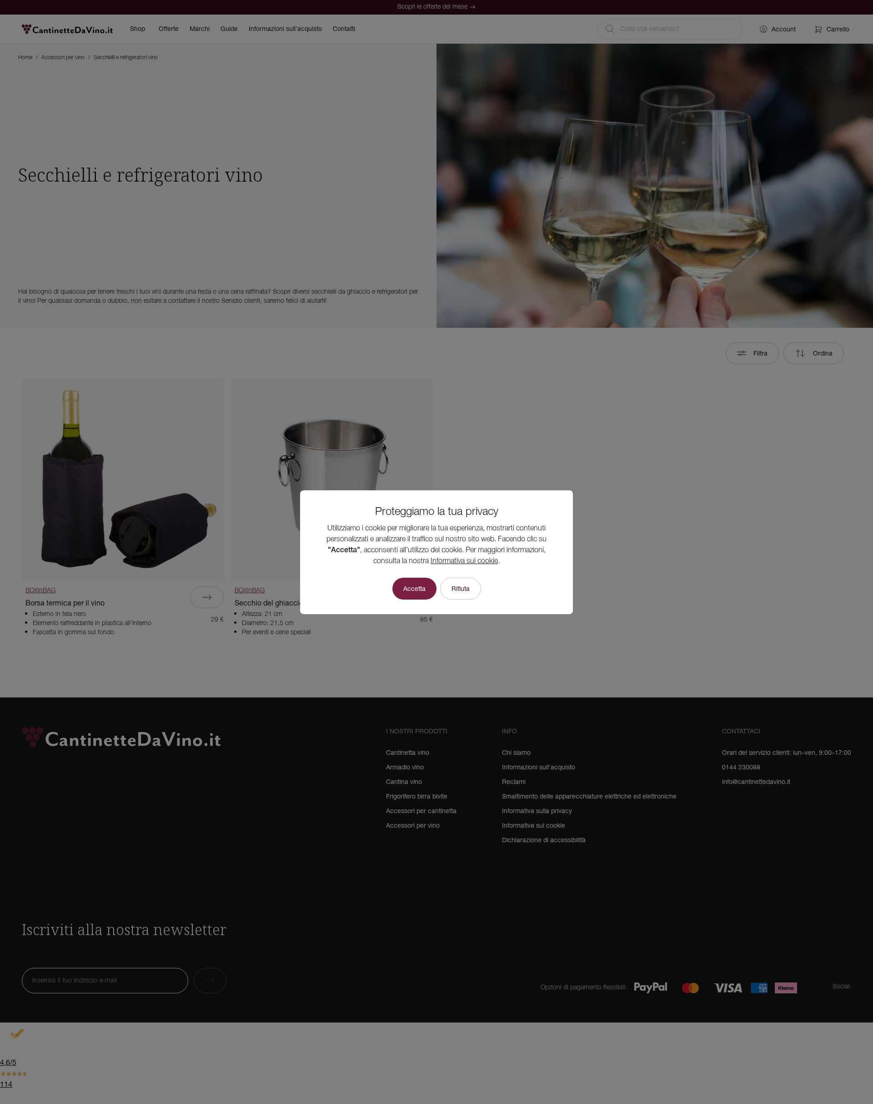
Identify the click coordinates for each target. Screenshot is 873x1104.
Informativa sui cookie (464, 561)
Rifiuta (461, 588)
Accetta (414, 588)
